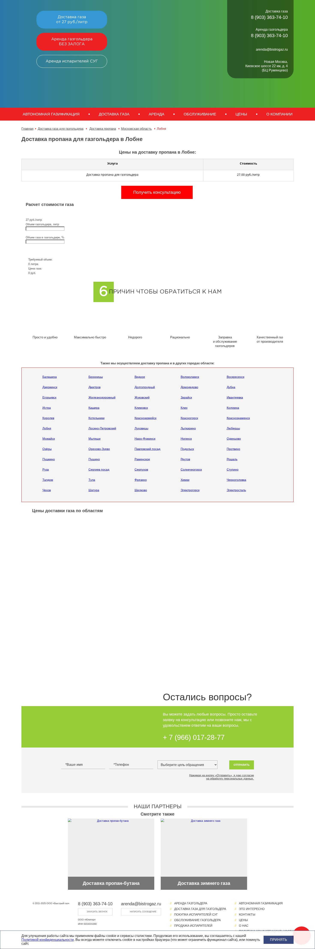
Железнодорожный (102, 397)
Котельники (96, 418)
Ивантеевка (235, 397)
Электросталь (236, 490)
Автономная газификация (51, 114)
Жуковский (142, 397)
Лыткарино (188, 428)
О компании (279, 114)
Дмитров (94, 387)
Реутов (185, 459)
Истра (46, 407)
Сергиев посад (98, 469)
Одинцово (234, 438)
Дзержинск (49, 387)
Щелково (141, 490)
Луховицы (141, 428)
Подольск (187, 449)
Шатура (93, 490)
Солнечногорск (191, 469)
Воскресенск (235, 376)
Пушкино (48, 459)
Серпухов (141, 469)
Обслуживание (200, 114)
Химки (185, 479)
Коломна (233, 407)
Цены (241, 114)
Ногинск (186, 438)
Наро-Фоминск (145, 438)
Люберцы (233, 428)
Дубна (231, 387)
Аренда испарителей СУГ (72, 61)
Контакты (247, 914)
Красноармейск (145, 418)
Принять (278, 939)
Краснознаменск (238, 418)
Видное (140, 376)
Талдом (47, 479)
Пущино (94, 459)
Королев (48, 418)
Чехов (46, 490)
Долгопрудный (145, 387)
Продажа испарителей (193, 925)
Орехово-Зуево (99, 449)
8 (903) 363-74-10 (95, 904)
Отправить (242, 764)
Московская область (136, 128)
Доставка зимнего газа (204, 883)
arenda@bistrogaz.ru (141, 904)
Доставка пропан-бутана (111, 883)
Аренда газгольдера (72, 42)
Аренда (156, 114)
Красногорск (189, 418)
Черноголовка (236, 479)
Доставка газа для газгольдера (60, 128)
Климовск (141, 407)
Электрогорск (190, 490)
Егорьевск (49, 397)
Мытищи (94, 438)
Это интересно (252, 909)
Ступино (232, 469)
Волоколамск (190, 376)
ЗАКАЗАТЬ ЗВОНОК (97, 911)
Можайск (48, 438)
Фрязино (141, 479)
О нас (243, 925)
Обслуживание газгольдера (197, 920)
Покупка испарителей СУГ (196, 914)
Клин (184, 407)
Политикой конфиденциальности (47, 939)
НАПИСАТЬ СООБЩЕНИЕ (143, 911)
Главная (27, 128)
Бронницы (95, 376)
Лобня (46, 428)
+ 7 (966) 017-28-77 (194, 737)
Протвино (233, 449)
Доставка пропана (102, 128)
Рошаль (232, 459)
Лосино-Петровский (102, 428)
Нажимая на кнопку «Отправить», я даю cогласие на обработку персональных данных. (221, 777)
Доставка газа (71, 19)
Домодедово (189, 387)
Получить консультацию (157, 192)
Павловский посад (147, 449)
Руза (45, 469)
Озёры (47, 449)
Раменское (142, 459)
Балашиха (49, 376)
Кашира (93, 407)
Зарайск (186, 397)
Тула (91, 479)
